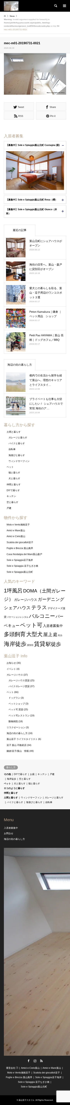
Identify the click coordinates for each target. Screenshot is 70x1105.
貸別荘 (30, 645)
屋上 (47, 634)
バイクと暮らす (17, 443)
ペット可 (31, 625)
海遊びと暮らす (17, 455)
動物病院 (13, 721)
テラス (39, 607)
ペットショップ (17, 703)
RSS (41, 1060)
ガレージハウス (25, 600)
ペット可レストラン (19, 715)
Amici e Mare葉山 (16, 530)
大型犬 (34, 634)
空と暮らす (12, 502)
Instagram (35, 1060)
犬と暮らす (14, 478)
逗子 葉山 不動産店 (16, 745)
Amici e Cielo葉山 (16, 536)
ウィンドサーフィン (19, 461)
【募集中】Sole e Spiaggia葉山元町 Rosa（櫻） (31, 199)
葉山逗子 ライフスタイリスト (22, 739)
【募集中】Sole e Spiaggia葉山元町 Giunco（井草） (31, 211)
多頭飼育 (15, 634)
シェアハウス (17, 607)
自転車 (12, 449)
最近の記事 (19, 230)
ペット (10, 467)
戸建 (9, 508)
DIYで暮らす (13, 490)
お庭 (32, 774)
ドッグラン (14, 697)
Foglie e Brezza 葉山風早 (20, 548)
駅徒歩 (53, 644)
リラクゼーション (16, 727)
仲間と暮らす (14, 484)
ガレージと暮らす (18, 437)
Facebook (28, 1060)
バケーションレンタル (17, 617)
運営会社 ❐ (12, 1068)
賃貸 (39, 644)
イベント (11, 669)
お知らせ (11, 663)
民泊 (60, 635)
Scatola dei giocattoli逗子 (20, 542)
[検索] (55, 6)
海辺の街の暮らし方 (19, 364)
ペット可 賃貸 (16, 709)
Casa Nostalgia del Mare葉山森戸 (24, 554)
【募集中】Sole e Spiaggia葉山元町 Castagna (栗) (33, 145)
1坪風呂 (13, 591)
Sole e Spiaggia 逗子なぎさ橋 (22, 566)
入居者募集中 (53, 626)
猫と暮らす (14, 472)
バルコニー (42, 616)
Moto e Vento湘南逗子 (18, 524)
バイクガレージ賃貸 (19, 686)
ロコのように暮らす (14, 788)
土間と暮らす (14, 432)
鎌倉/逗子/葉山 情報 (18, 751)
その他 (7, 774)
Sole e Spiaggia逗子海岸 (20, 560)
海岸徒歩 (15, 644)
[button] (35, 74)
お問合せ (8, 833)
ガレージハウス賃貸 (19, 680)
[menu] (64, 6)
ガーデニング (51, 599)
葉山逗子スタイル (26, 1100)
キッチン (11, 496)
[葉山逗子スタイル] (11, 5)
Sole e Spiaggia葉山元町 (20, 572)
